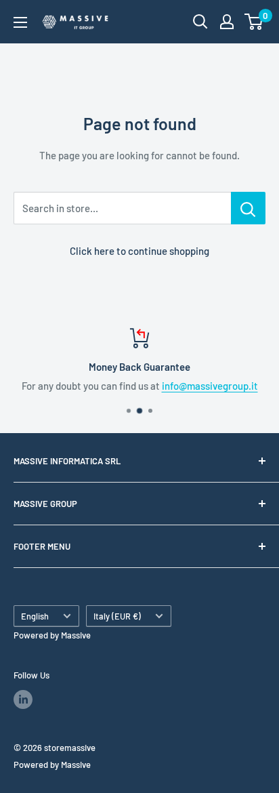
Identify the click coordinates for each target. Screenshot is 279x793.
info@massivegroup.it (210, 386)
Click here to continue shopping (139, 251)
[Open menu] (20, 22)
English (35, 616)
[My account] (227, 21)
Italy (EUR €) (117, 616)
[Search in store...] (248, 208)
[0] (254, 22)
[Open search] (200, 21)
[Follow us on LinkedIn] (23, 699)
